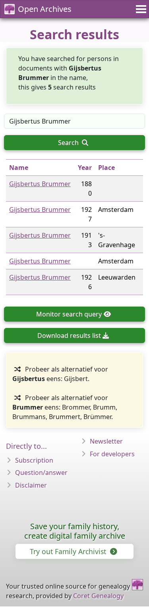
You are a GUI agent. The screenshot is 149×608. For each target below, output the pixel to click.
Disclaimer (31, 485)
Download (69, 335)
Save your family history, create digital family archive (74, 531)
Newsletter (106, 441)
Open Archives (45, 9)
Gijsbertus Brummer (40, 183)
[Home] (137, 584)
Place (106, 167)
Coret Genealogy (98, 595)
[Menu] (140, 9)
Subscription (34, 460)
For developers (112, 454)
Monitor (69, 314)
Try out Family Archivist (69, 551)
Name (18, 167)
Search (69, 142)
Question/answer (41, 472)
